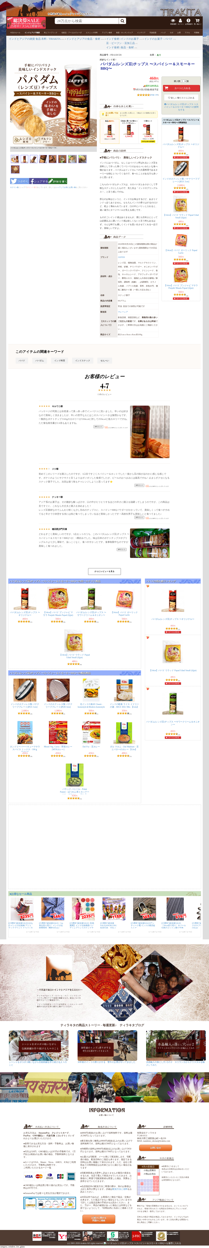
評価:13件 (154, 95)
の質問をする (181, 107)
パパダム (39, 360)
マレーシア (123, 312)
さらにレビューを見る (104, 571)
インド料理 (59, 360)
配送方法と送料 (119, 1189)
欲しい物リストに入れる (182, 98)
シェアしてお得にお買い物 (66, 187)
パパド (22, 360)
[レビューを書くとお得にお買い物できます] (57, 185)
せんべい (105, 360)
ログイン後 (14, 187)
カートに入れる (181, 157)
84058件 (199, 3)
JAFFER (121, 257)
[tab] (15, 32)
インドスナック (82, 360)
